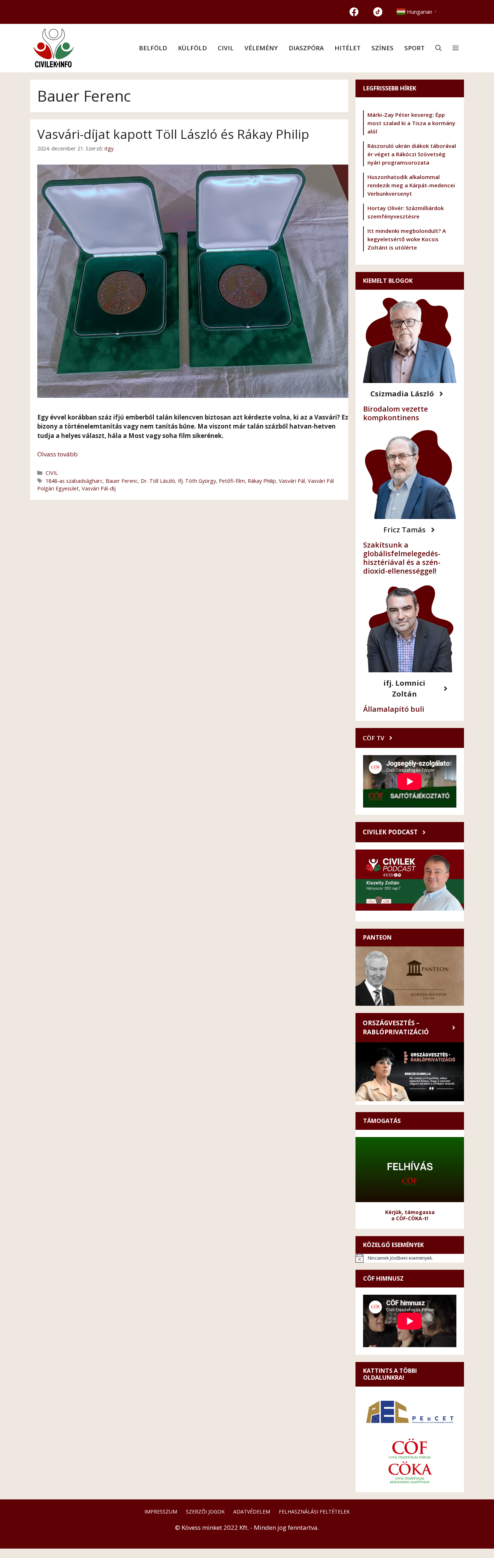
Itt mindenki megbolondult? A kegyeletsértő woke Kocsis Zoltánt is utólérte (406, 239)
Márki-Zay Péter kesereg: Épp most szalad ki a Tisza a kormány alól (411, 123)
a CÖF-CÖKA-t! (409, 1218)
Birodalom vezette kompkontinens (395, 413)
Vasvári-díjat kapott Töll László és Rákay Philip (173, 133)
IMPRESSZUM (160, 1511)
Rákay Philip (262, 480)
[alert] (409, 1258)
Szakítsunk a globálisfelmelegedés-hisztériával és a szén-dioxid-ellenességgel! (401, 558)
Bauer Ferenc (122, 480)
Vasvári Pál (292, 480)
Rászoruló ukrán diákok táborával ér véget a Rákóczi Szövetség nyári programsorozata (411, 154)
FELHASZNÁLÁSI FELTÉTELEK (314, 1511)
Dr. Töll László (158, 480)
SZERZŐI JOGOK (205, 1511)
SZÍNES (382, 48)
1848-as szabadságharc (74, 480)
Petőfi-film (232, 480)
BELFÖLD (153, 48)
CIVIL (226, 48)
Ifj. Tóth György (197, 480)
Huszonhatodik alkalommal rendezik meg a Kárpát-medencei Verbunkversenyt (411, 185)
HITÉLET (348, 48)
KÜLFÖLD (192, 48)
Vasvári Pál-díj (99, 488)
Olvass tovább (57, 454)
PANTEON (377, 937)
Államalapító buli (393, 709)
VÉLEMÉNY (261, 48)
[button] (438, 48)
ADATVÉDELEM (251, 1511)
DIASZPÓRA (306, 48)
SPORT (414, 48)
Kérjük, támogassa (410, 1212)
